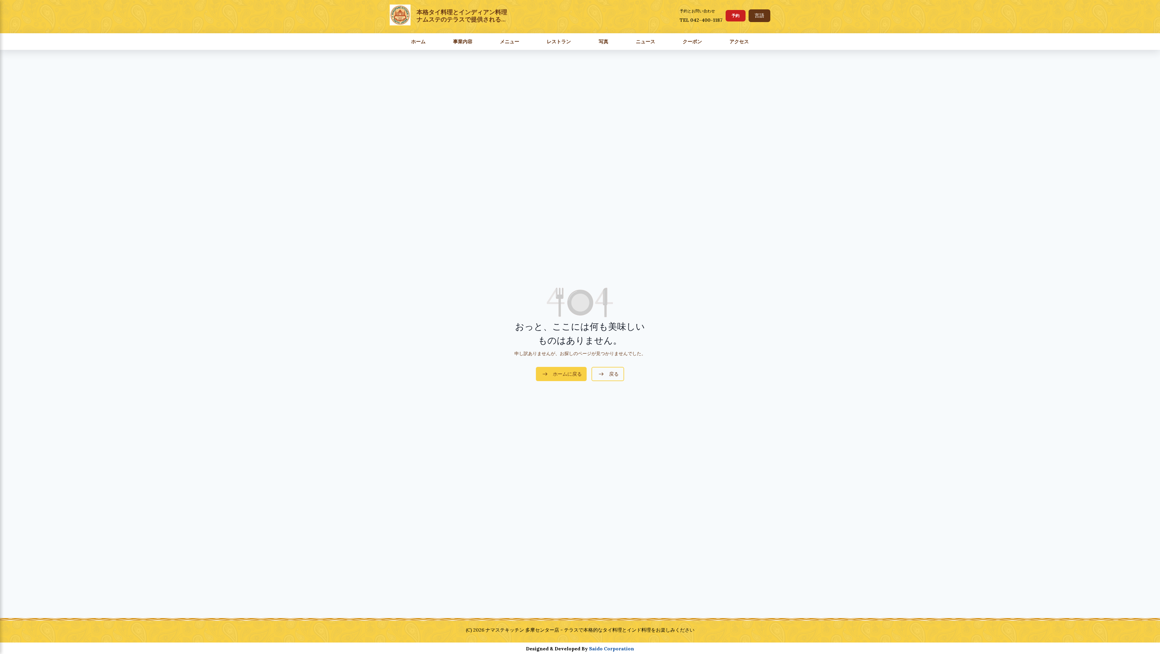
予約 (736, 15)
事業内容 (462, 41)
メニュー (509, 41)
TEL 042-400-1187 (701, 20)
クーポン (692, 41)
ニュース (645, 41)
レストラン (559, 41)
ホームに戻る (567, 374)
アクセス (739, 41)
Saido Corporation (611, 649)
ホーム (418, 41)
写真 (603, 41)
